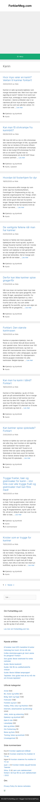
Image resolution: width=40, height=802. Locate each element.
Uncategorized (9, 738)
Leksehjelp (8, 723)
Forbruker (7, 700)
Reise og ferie (9, 732)
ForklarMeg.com (20, 5)
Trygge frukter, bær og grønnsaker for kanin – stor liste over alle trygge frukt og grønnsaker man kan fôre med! (19, 484)
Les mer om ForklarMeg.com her (16, 629)
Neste (11, 585)
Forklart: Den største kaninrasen (14, 329)
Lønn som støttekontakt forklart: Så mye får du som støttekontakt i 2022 (20, 772)
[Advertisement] (20, 32)
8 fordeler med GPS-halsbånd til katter (19, 647)
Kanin (7, 117)
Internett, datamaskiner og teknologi (18, 709)
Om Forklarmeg (10, 729)
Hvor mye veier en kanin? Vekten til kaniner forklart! (17, 79)
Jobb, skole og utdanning (14, 714)
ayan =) (7, 765)
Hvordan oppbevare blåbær (20, 751)
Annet (6, 691)
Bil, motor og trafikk (11, 694)
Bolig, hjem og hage (11, 697)
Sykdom (13, 167)
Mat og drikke (9, 726)
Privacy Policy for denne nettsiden (17, 786)
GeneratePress (33, 799)
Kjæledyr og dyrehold (13, 114)
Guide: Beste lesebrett (12, 664)
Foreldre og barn (10, 703)
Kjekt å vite (8, 720)
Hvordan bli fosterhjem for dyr (20, 177)
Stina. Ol (7, 770)
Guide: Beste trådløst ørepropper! (17, 673)
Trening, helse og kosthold (14, 735)
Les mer (19, 107)
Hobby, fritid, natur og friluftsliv (16, 706)
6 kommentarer (11, 527)
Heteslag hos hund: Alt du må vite (17, 650)
